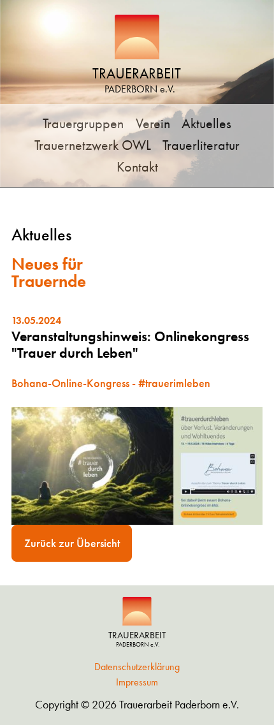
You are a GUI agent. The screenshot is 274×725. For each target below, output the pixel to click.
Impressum (137, 682)
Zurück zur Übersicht (72, 543)
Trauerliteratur (201, 145)
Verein (153, 123)
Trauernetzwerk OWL (92, 145)
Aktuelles (206, 123)
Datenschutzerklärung (137, 666)
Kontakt (137, 166)
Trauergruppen (83, 123)
